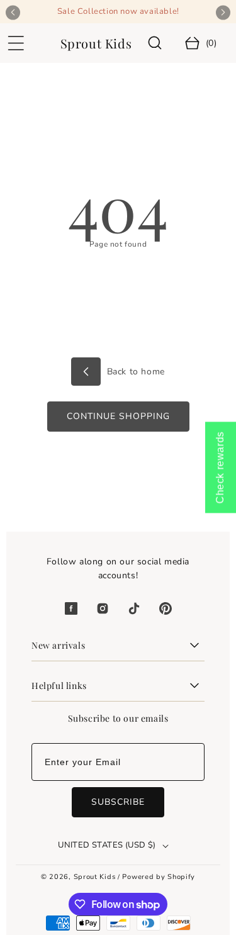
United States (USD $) (106, 845)
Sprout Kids (96, 877)
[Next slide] (223, 12)
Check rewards (220, 468)
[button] (16, 43)
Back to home (134, 372)
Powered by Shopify (158, 877)
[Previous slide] (13, 12)
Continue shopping (118, 416)
